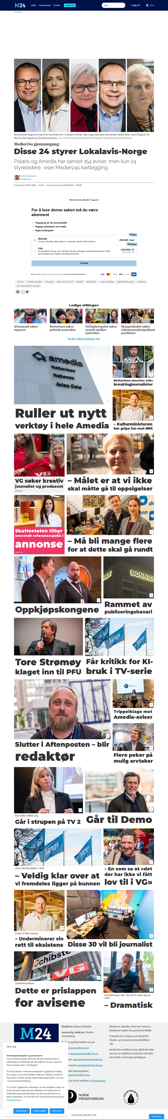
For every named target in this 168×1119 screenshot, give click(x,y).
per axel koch (65, 282)
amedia (141, 282)
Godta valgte (40, 1111)
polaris (49, 282)
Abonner (70, 5)
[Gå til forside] (20, 5)
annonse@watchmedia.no (88, 1059)
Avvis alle (56, 1111)
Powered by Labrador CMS (84, 1115)
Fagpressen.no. (14, 1100)
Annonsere (45, 5)
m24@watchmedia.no (90, 1065)
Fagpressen (99, 1080)
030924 (20, 282)
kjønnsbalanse (125, 282)
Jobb (33, 5)
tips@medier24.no (78, 1048)
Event (57, 5)
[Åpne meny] (150, 5)
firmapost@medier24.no (76, 1075)
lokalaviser (107, 282)
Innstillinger (156, 1116)
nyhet (79, 282)
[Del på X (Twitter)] (22, 292)
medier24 (91, 282)
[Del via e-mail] (27, 292)
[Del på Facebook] (17, 292)
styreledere (34, 282)
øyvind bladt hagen (28, 286)
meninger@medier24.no (84, 1053)
